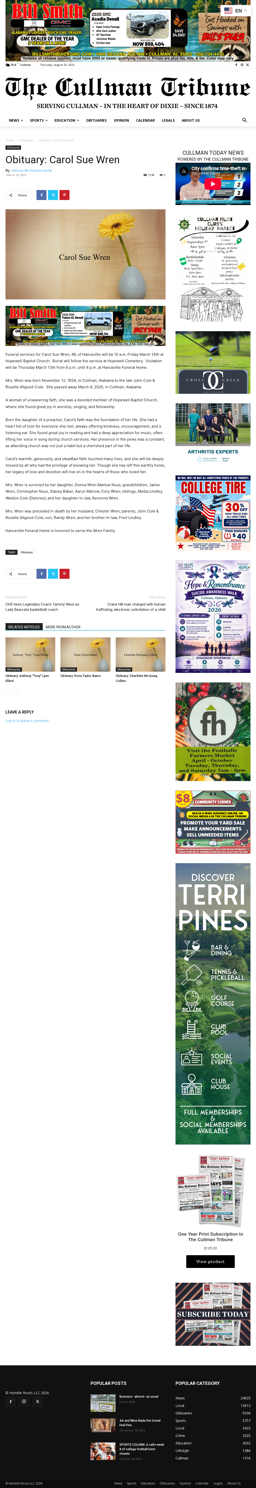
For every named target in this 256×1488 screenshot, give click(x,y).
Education (148, 1483)
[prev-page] (9, 691)
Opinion (185, 1483)
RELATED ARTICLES (24, 627)
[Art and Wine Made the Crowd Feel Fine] (103, 1425)
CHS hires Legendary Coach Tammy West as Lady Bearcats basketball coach (42, 607)
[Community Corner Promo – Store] (213, 821)
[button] (244, 120)
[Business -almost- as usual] (103, 1403)
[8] (86, 325)
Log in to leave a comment (27, 720)
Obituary (27, 552)
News (118, 1483)
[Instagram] (242, 65)
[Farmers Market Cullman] (213, 731)
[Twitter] (247, 65)
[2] (213, 434)
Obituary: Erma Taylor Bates (80, 676)
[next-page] (17, 691)
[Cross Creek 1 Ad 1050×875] (213, 361)
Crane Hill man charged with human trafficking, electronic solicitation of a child (131, 607)
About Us (233, 1483)
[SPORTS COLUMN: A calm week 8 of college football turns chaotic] (103, 1451)
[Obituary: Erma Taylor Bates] (85, 654)
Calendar (202, 1483)
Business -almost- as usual (139, 1396)
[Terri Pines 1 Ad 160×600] (213, 1003)
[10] (128, 30)
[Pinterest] (65, 195)
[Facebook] (236, 65)
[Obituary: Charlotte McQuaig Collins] (141, 654)
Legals (218, 1483)
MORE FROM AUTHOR (63, 627)
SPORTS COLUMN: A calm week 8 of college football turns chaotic (142, 1449)
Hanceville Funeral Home (32, 170)
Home (10, 140)
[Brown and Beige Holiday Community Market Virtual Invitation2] (213, 268)
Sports (131, 1483)
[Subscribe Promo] (213, 1314)
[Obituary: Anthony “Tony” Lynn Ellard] (30, 654)
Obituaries (26, 140)
